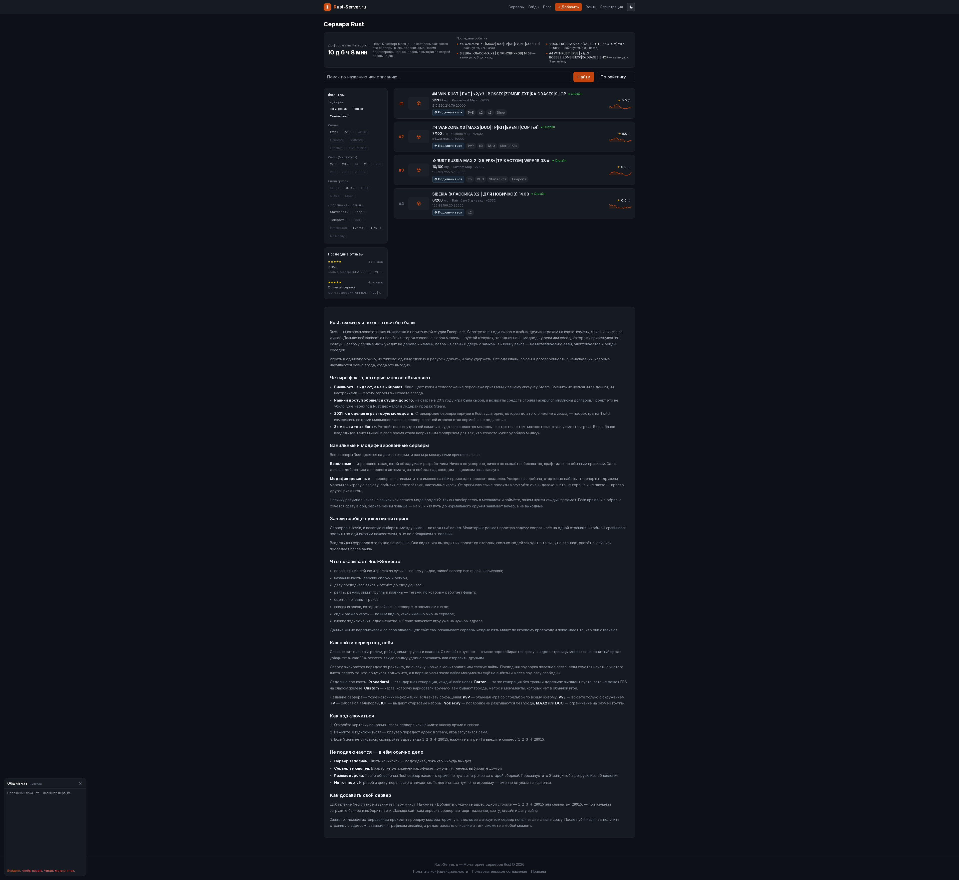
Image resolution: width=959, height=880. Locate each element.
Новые (358, 109)
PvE (347, 132)
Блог (547, 7)
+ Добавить (568, 7)
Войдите (13, 871)
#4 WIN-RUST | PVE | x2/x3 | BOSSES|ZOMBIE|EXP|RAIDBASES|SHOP (578, 55)
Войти (591, 7)
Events (359, 228)
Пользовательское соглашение (499, 871)
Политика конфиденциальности (440, 871)
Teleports (338, 220)
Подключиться (450, 112)
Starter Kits (339, 212)
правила (36, 783)
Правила (538, 871)
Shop (359, 212)
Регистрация (611, 7)
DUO (349, 188)
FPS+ (376, 228)
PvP (334, 132)
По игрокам (338, 109)
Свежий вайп (339, 116)
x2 (333, 164)
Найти (583, 76)
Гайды (533, 7)
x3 (345, 164)
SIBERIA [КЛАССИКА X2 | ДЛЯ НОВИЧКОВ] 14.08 (496, 53)
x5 (367, 164)
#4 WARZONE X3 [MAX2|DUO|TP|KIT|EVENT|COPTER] (500, 44)
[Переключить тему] (631, 7)
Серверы (516, 7)
